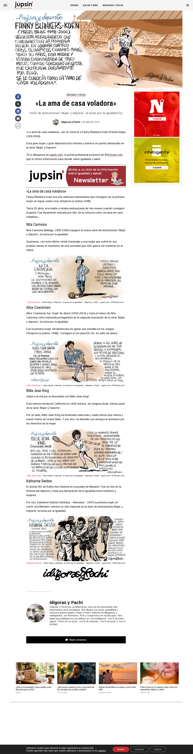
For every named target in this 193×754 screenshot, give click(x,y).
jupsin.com (56, 154)
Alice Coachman (34, 385)
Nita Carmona (34, 302)
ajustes (102, 750)
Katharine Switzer (34, 563)
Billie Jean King (33, 475)
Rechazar (139, 749)
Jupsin (74, 5)
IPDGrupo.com (114, 154)
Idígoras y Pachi (113, 5)
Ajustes (158, 749)
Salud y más (90, 5)
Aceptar (121, 749)
